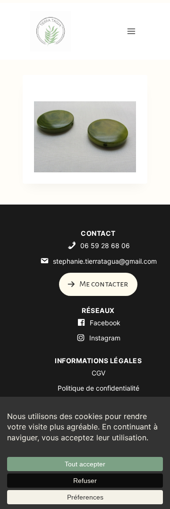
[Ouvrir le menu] (131, 31)
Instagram (104, 338)
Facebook (105, 323)
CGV (98, 373)
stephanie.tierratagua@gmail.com (105, 261)
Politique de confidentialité (98, 388)
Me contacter (103, 284)
